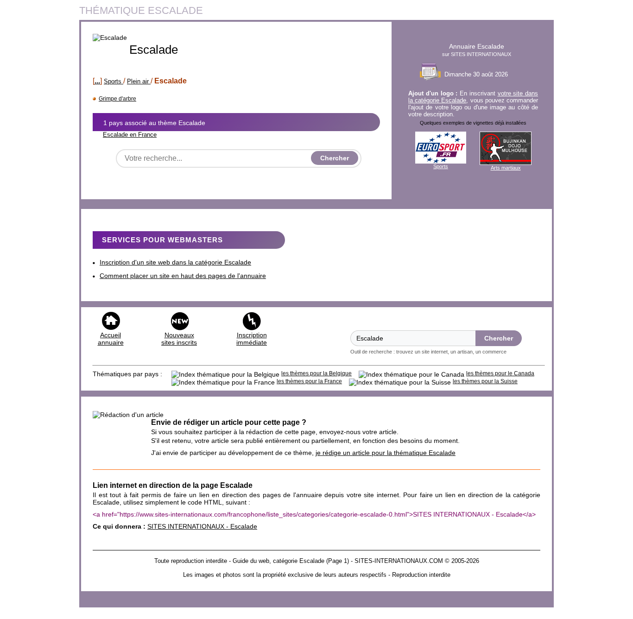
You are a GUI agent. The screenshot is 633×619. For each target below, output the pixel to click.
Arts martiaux (506, 168)
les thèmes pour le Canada (500, 373)
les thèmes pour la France (309, 381)
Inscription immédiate (251, 338)
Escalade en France (130, 134)
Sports (113, 81)
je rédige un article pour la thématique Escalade (386, 452)
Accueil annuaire (111, 338)
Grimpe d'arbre (117, 98)
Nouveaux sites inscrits (179, 338)
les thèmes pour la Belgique (316, 373)
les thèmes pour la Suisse (485, 381)
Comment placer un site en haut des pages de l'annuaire (183, 275)
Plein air (139, 81)
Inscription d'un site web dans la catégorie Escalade (175, 262)
